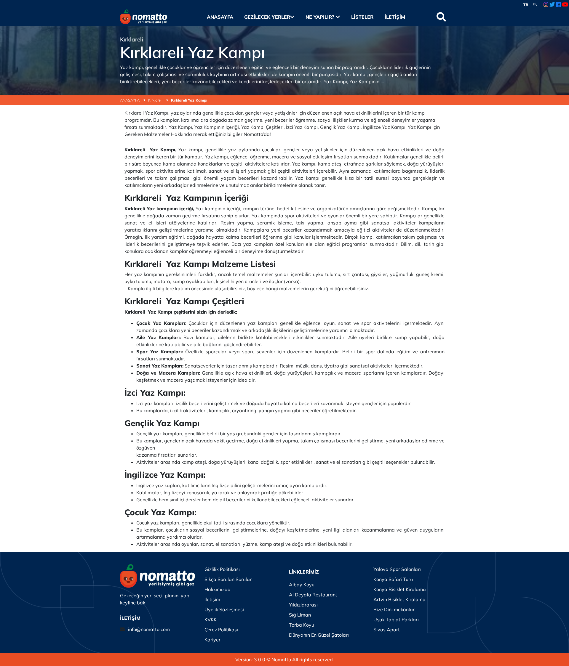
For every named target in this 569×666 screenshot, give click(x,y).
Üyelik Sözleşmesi (224, 609)
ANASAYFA (130, 100)
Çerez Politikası (221, 630)
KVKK (210, 619)
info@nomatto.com (149, 629)
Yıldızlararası (303, 605)
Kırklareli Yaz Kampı (189, 100)
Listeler (362, 17)
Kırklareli (155, 100)
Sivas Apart (386, 630)
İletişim (395, 17)
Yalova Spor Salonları (397, 569)
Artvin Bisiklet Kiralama (399, 599)
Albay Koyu (301, 585)
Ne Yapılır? (321, 17)
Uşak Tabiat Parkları (396, 619)
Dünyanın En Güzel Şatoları (319, 635)
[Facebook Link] (558, 4)
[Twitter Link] (552, 4)
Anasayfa (220, 17)
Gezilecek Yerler (267, 17)
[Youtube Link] (565, 4)
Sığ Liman (300, 615)
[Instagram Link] (546, 4)
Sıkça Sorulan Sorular (228, 579)
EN (535, 4)
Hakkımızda (217, 589)
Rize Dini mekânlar (394, 609)
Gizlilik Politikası (222, 569)
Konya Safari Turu (393, 579)
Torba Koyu (301, 625)
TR (525, 4)
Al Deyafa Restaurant (313, 595)
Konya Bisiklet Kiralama (399, 589)
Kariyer (212, 640)
